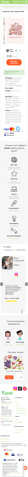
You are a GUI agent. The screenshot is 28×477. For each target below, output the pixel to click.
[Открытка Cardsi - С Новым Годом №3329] (4, 36)
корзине (12, 73)
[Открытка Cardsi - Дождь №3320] (4, 19)
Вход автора (18, 432)
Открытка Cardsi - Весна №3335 (13, 11)
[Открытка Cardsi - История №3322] (4, 22)
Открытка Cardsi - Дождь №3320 (14, 371)
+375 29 (8, 344)
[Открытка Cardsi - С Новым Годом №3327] (4, 32)
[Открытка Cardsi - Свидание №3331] (4, 39)
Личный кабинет (19, 430)
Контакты (18, 403)
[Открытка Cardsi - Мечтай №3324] (4, 26)
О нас (17, 401)
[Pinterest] (24, 389)
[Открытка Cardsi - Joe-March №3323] (4, 24)
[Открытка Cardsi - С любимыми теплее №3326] (4, 30)
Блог (17, 419)
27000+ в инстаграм (14, 238)
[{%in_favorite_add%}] (22, 373)
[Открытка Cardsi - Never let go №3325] (4, 28)
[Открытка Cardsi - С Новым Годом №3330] (4, 38)
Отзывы (18, 405)
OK (4, 474)
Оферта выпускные (21, 410)
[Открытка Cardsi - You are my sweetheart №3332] (4, 41)
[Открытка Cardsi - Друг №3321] (4, 20)
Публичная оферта (20, 408)
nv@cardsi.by (6, 418)
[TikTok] (20, 389)
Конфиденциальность (21, 412)
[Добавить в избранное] (20, 50)
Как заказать (19, 422)
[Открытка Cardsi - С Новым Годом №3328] (4, 34)
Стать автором (5, 439)
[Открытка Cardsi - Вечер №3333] (4, 44)
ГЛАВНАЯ (5, 6)
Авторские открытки (15, 6)
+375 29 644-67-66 (6, 404)
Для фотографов (5, 441)
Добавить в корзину (9, 377)
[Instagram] (15, 389)
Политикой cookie (15, 472)
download (17, 424)
